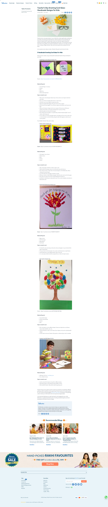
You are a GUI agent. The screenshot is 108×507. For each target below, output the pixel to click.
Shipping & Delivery (25, 483)
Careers (45, 486)
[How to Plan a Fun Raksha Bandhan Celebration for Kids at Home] (54, 428)
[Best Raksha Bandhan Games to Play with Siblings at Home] (37, 428)
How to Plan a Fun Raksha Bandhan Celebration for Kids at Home (53, 438)
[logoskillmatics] (4, 3)
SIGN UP (84, 481)
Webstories (45, 485)
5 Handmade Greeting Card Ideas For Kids (26, 12)
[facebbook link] (65, 12)
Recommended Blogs (54, 420)
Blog (44, 483)
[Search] (98, 3)
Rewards (23, 488)
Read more (32, 444)
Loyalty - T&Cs (46, 491)
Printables (45, 482)
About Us (45, 480)
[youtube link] (71, 12)
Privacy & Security (47, 488)
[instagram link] (69, 12)
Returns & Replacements (26, 485)
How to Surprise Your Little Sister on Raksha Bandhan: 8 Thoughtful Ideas (69, 438)
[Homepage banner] (54, 460)
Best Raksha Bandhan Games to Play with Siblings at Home (37, 438)
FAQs (22, 486)
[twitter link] (67, 12)
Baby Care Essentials (24, 497)
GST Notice (23, 480)
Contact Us (23, 482)
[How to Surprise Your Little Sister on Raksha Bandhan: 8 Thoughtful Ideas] (70, 428)
